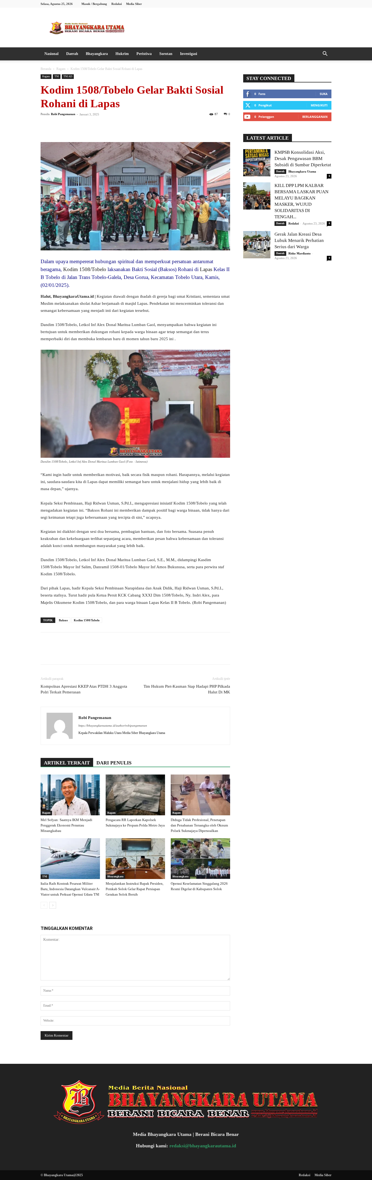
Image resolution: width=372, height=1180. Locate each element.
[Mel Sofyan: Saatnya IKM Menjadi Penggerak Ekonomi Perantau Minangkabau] (70, 795)
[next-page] (52, 905)
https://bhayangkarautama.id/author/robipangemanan (112, 725)
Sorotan (165, 54)
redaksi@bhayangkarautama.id (202, 1145)
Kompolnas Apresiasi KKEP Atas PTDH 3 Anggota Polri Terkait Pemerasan (84, 689)
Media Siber (134, 3)
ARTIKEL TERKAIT (67, 763)
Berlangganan (315, 117)
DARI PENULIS (114, 763)
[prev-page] (44, 905)
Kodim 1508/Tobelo (84, 269)
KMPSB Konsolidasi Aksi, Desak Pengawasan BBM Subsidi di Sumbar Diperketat (303, 158)
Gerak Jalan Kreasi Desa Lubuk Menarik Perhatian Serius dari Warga (299, 240)
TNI (56, 76)
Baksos (63, 620)
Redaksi (116, 3)
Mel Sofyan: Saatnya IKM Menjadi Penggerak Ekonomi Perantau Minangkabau (66, 825)
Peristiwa (144, 54)
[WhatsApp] (83, 126)
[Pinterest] (71, 126)
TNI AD (67, 76)
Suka (324, 94)
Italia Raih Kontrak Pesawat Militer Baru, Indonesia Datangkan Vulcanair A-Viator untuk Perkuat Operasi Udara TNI (70, 888)
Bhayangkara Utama (302, 171)
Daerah (72, 54)
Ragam (60, 69)
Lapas (206, 269)
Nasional (51, 54)
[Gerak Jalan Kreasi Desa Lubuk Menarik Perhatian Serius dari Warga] (256, 244)
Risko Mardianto (299, 253)
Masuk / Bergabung (94, 3)
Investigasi (188, 54)
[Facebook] (46, 126)
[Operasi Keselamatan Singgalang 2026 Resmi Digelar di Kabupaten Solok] (200, 858)
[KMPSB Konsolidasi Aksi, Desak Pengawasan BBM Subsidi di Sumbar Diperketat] (256, 162)
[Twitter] (58, 126)
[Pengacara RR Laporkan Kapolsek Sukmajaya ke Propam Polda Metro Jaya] (135, 795)
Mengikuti (319, 105)
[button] (324, 54)
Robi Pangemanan (63, 114)
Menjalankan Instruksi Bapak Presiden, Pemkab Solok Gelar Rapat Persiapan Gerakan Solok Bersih (134, 888)
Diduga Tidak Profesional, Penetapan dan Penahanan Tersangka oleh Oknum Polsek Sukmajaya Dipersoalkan (199, 825)
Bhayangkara (97, 54)
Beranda (46, 69)
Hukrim (122, 54)
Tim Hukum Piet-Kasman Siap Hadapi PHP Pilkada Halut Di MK (187, 689)
